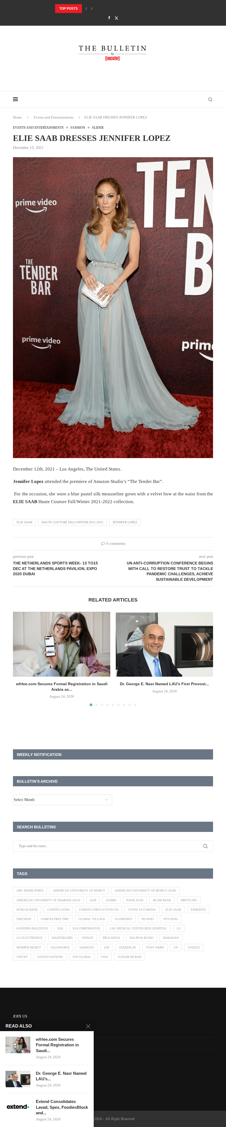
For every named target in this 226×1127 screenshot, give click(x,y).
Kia (60, 928)
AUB (93, 900)
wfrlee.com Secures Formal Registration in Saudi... (57, 1045)
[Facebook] (109, 18)
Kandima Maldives (32, 928)
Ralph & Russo (142, 937)
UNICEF (22, 956)
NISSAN (87, 937)
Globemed (123, 919)
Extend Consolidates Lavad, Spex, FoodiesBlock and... (62, 1107)
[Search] (210, 99)
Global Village (92, 919)
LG (179, 928)
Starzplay (127, 947)
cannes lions (58, 909)
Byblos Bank (27, 909)
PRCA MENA (111, 937)
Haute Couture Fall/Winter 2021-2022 (72, 522)
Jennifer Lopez (125, 522)
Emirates (198, 909)
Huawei (148, 919)
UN (176, 947)
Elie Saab (24, 522)
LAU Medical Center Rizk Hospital (138, 928)
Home (17, 117)
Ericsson (24, 919)
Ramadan (171, 937)
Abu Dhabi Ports (30, 890)
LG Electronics (29, 937)
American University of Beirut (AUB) (145, 890)
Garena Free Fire (55, 919)
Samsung (86, 947)
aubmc (111, 900)
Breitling (189, 900)
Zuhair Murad (129, 956)
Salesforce (60, 947)
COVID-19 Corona (142, 909)
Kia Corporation (86, 928)
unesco (194, 947)
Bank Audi (135, 900)
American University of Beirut (79, 890)
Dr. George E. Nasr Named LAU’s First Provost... (99, 8)
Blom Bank (162, 900)
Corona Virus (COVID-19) (99, 909)
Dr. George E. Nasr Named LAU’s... (61, 1076)
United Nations (50, 956)
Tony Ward (155, 947)
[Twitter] (116, 18)
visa (104, 956)
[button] (86, 8)
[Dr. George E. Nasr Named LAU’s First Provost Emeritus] (164, 644)
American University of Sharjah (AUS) (48, 900)
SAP (106, 947)
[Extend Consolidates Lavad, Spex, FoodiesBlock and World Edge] (18, 1107)
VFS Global (81, 956)
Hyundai (170, 919)
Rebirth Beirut (29, 947)
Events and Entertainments (54, 117)
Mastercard (62, 937)
